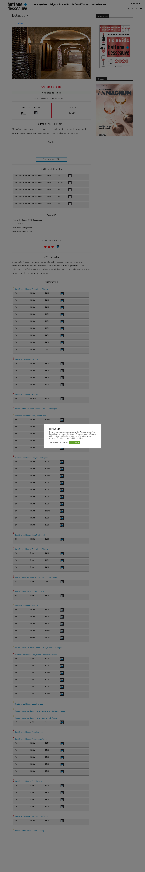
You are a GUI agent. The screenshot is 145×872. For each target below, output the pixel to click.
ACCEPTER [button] (75, 442)
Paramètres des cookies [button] (59, 442)
